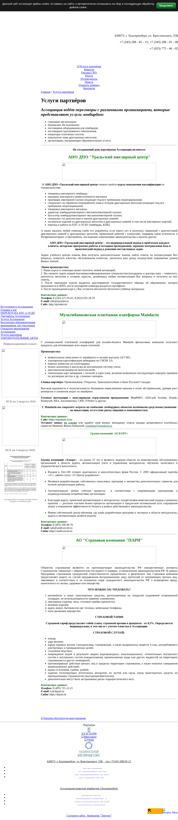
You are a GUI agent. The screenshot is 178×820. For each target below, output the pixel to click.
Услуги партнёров (11, 334)
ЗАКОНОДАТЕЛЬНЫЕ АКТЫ (19, 337)
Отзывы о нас (9, 309)
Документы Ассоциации (15, 316)
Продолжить (166, 5)
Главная (45, 91)
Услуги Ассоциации (13, 319)
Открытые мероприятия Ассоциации (15, 330)
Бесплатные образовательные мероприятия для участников (18, 324)
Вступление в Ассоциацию (17, 306)
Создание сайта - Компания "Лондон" (89, 815)
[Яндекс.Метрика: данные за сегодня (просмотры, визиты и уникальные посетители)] (170, 811)
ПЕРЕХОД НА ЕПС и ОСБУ (18, 312)
